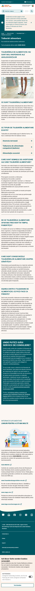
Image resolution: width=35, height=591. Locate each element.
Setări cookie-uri (6, 552)
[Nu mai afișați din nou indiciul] (31, 22)
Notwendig (6, 574)
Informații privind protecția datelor (10, 547)
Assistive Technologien (6, 2)
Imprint (3, 543)
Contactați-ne (5, 534)
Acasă (2, 33)
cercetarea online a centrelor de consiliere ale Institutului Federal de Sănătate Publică (16, 394)
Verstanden (17, 585)
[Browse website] (31, 11)
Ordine (3, 538)
